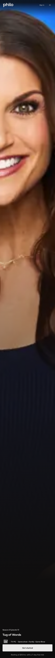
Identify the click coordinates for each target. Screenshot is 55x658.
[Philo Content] (50, 5)
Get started (27, 648)
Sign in (42, 5)
